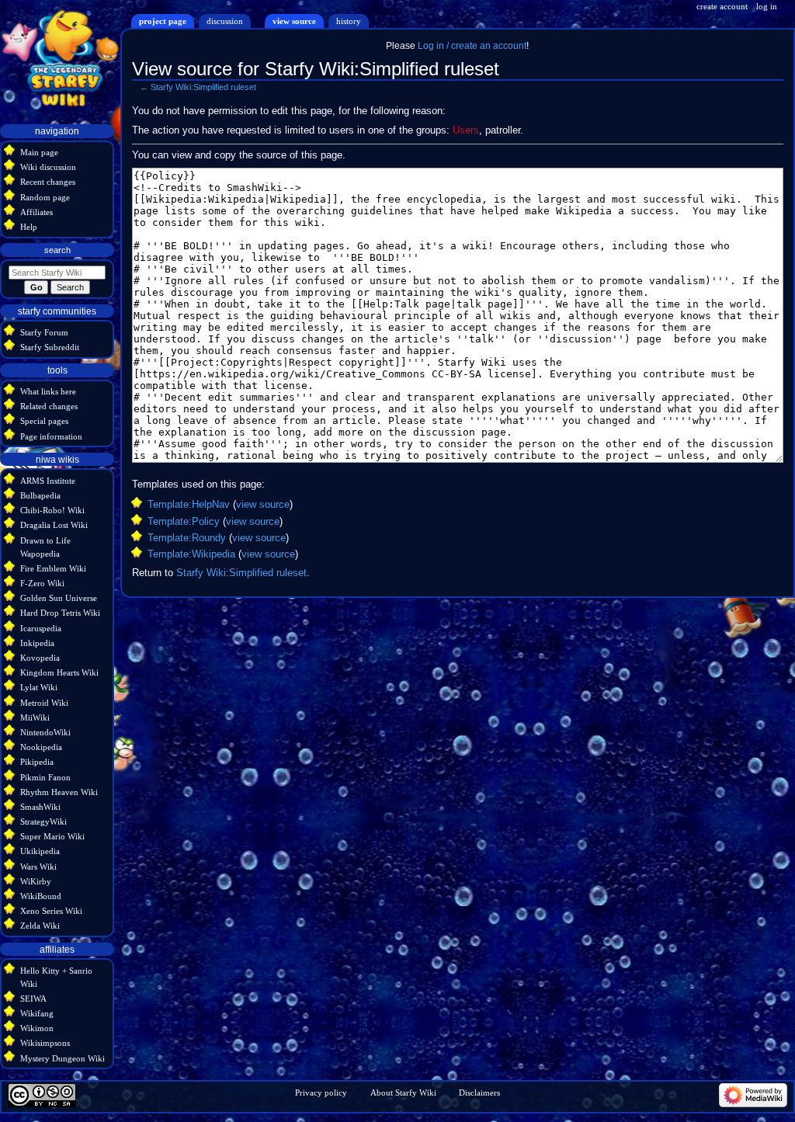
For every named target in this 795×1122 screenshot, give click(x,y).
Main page (39, 152)
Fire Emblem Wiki (53, 568)
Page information (51, 436)
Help (28, 226)
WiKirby (35, 881)
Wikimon (37, 1028)
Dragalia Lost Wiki (54, 525)
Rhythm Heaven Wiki (59, 792)
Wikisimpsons (45, 1042)
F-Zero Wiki (42, 583)
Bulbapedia (40, 495)
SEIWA (33, 998)
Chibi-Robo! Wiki (52, 510)
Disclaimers (479, 1092)
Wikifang (37, 1013)
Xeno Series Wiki (51, 910)
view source (263, 504)
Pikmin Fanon (45, 777)
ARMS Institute (47, 480)
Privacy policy (321, 1092)
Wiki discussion (48, 167)
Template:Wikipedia (191, 554)
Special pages (44, 421)
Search (57, 250)
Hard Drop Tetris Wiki (60, 612)
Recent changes (47, 181)
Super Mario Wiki (52, 836)
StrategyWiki (43, 821)
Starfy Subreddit (49, 347)
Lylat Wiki (38, 687)
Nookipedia (41, 747)
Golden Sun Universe (58, 598)
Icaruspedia (40, 628)
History (348, 21)
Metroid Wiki (44, 702)
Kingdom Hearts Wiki (59, 672)
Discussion (225, 21)
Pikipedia (37, 761)
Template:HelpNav (189, 504)
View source (294, 21)
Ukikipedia (40, 851)
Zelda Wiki (40, 925)
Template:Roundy (187, 538)
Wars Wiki (38, 866)
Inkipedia (37, 643)
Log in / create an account (472, 45)
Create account (722, 6)
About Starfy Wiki (403, 1092)
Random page (45, 197)
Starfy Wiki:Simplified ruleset (203, 87)
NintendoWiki (45, 732)
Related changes (49, 406)
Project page (162, 21)
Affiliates (36, 212)
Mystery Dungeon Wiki (62, 1058)
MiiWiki (35, 717)
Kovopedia (40, 657)
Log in (766, 6)
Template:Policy (184, 521)
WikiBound (40, 896)
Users (466, 130)
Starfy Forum (44, 332)
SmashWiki (40, 806)
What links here (48, 391)
